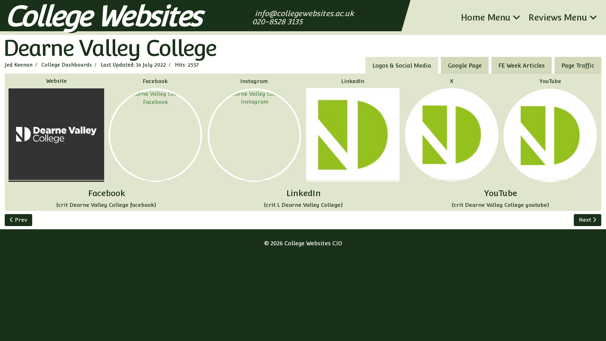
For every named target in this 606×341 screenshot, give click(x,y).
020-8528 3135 (278, 21)
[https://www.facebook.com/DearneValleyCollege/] (155, 135)
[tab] (578, 65)
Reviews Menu (557, 17)
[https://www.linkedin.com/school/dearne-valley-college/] (352, 135)
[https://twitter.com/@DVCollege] (451, 135)
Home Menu (485, 17)
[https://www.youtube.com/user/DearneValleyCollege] (549, 135)
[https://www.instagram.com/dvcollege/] (254, 135)
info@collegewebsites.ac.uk (305, 13)
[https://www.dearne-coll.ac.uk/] (56, 135)
